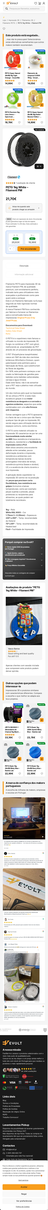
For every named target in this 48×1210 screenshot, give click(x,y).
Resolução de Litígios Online (14, 1112)
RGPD (5, 1114)
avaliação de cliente (25, 183)
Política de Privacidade (11, 1106)
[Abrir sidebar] (4, 3)
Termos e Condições (11, 1103)
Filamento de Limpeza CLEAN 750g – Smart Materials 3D (34, 76)
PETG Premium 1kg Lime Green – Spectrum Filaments (12, 115)
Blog (4, 1100)
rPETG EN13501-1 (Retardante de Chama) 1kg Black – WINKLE (12, 730)
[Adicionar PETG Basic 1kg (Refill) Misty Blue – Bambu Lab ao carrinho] (19, 759)
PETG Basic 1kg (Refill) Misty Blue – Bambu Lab (12, 768)
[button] (24, 149)
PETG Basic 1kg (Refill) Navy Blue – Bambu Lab (34, 768)
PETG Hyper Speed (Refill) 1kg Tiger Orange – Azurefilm (12, 75)
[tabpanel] (24, 406)
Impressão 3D (14, 20)
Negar (24, 1194)
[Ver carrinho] (39, 3)
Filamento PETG (9, 23)
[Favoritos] (35, 3)
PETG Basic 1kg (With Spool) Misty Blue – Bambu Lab (34, 729)
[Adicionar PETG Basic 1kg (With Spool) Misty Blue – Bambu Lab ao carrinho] (42, 720)
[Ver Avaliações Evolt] (24, 909)
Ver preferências (24, 1201)
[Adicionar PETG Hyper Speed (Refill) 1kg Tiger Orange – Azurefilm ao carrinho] (19, 66)
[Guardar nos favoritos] (4, 28)
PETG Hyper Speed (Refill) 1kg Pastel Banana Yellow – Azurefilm (35, 115)
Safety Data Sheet (14, 331)
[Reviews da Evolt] (21, 1070)
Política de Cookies (23, 1207)
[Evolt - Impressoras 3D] (12, 3)
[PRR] (22, 1088)
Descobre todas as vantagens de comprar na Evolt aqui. (20, 574)
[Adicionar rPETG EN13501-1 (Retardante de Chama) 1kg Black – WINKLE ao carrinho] (19, 720)
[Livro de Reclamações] (28, 1076)
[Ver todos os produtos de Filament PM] (13, 177)
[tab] (24, 266)
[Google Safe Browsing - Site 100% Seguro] (11, 1076)
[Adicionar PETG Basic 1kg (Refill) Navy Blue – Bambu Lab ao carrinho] (42, 759)
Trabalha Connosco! (10, 1117)
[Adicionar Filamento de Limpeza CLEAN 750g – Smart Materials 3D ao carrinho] (42, 66)
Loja (4, 20)
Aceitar (24, 1187)
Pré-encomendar (28, 249)
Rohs (8, 334)
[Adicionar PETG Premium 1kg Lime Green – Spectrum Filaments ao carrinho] (19, 105)
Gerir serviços (23, 1180)
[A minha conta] (43, 3)
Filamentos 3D (27, 20)
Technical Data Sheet (15, 328)
